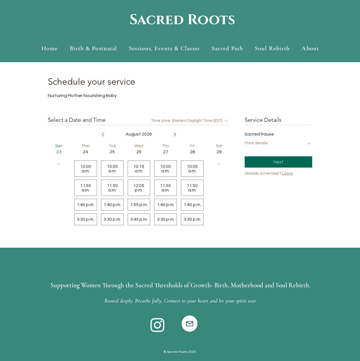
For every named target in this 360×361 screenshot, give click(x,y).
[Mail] (189, 323)
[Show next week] (175, 134)
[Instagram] (157, 324)
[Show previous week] (103, 134)
